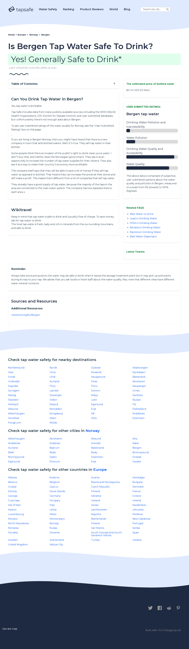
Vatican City (56, 544)
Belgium (55, 482)
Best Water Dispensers (143, 236)
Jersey (95, 505)
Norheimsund (16, 367)
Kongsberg (56, 413)
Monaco (13, 518)
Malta (53, 514)
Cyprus (54, 486)
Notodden (56, 409)
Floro (94, 386)
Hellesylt (13, 404)
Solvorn (95, 390)
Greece (136, 495)
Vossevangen (140, 367)
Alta (134, 438)
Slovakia (13, 532)
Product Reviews (92, 9)
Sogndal (13, 386)
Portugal (137, 523)
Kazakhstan (139, 505)
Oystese (96, 367)
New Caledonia (141, 518)
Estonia (12, 491)
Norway (93, 431)
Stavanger (56, 395)
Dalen (53, 457)
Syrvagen (13, 390)
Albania (12, 477)
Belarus (12, 482)
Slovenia (55, 532)
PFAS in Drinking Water (144, 223)
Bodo (53, 452)
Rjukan (136, 399)
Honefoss (13, 418)
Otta (94, 418)
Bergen (136, 447)
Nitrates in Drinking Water (145, 227)
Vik (93, 413)
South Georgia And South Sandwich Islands (106, 534)
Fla (134, 404)
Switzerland (57, 540)
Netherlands (98, 518)
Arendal (96, 443)
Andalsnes (138, 413)
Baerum (54, 447)
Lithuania (137, 509)
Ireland (136, 500)
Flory (53, 386)
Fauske (136, 461)
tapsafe (24, 9)
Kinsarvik (96, 372)
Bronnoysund (140, 452)
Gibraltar (96, 495)
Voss (10, 372)
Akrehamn (138, 381)
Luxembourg (16, 514)
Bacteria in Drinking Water (145, 232)
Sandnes (137, 395)
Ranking (68, 9)
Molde (53, 422)
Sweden (13, 540)
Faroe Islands (57, 491)
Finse (94, 381)
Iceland (95, 500)
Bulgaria (137, 482)
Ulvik (53, 376)
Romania (13, 528)
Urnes (136, 390)
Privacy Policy (41, 608)
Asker (135, 443)
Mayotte (96, 514)
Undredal (13, 381)
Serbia (136, 528)
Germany (55, 495)
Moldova (137, 514)
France (136, 491)
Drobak (136, 457)
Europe (100, 469)
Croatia (12, 486)
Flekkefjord (139, 409)
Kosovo (12, 509)
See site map (9, 628)
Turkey (95, 540)
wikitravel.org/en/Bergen (25, 314)
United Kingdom (18, 544)
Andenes (55, 443)
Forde (11, 376)
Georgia (12, 495)
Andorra (54, 477)
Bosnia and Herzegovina (105, 482)
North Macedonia (18, 523)
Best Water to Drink (141, 214)
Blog (127, 9)
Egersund (97, 404)
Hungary (55, 500)
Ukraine (137, 540)
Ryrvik (53, 367)
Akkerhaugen (16, 413)
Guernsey (14, 500)
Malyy (94, 395)
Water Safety (48, 9)
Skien (53, 418)
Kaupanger (139, 386)
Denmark (138, 486)
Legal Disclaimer (70, 608)
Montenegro (57, 518)
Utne (53, 372)
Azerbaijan (138, 477)
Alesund (13, 409)
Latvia (53, 509)
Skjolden (13, 399)
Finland (95, 491)
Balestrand (138, 376)
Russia (53, 528)
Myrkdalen (138, 372)
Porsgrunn (14, 422)
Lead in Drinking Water (143, 218)
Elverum (55, 461)
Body (94, 452)
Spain (135, 532)
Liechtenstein (99, 509)
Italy (52, 505)
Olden (53, 399)
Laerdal (54, 390)
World (113, 9)
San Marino (97, 528)
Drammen (138, 418)
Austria (95, 477)
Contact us (16, 608)
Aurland (54, 381)
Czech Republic (100, 486)
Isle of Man (14, 505)
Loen (94, 399)
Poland (95, 523)
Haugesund (98, 376)
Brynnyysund (16, 457)
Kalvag (12, 395)
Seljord (54, 404)
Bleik (11, 452)
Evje (93, 409)
